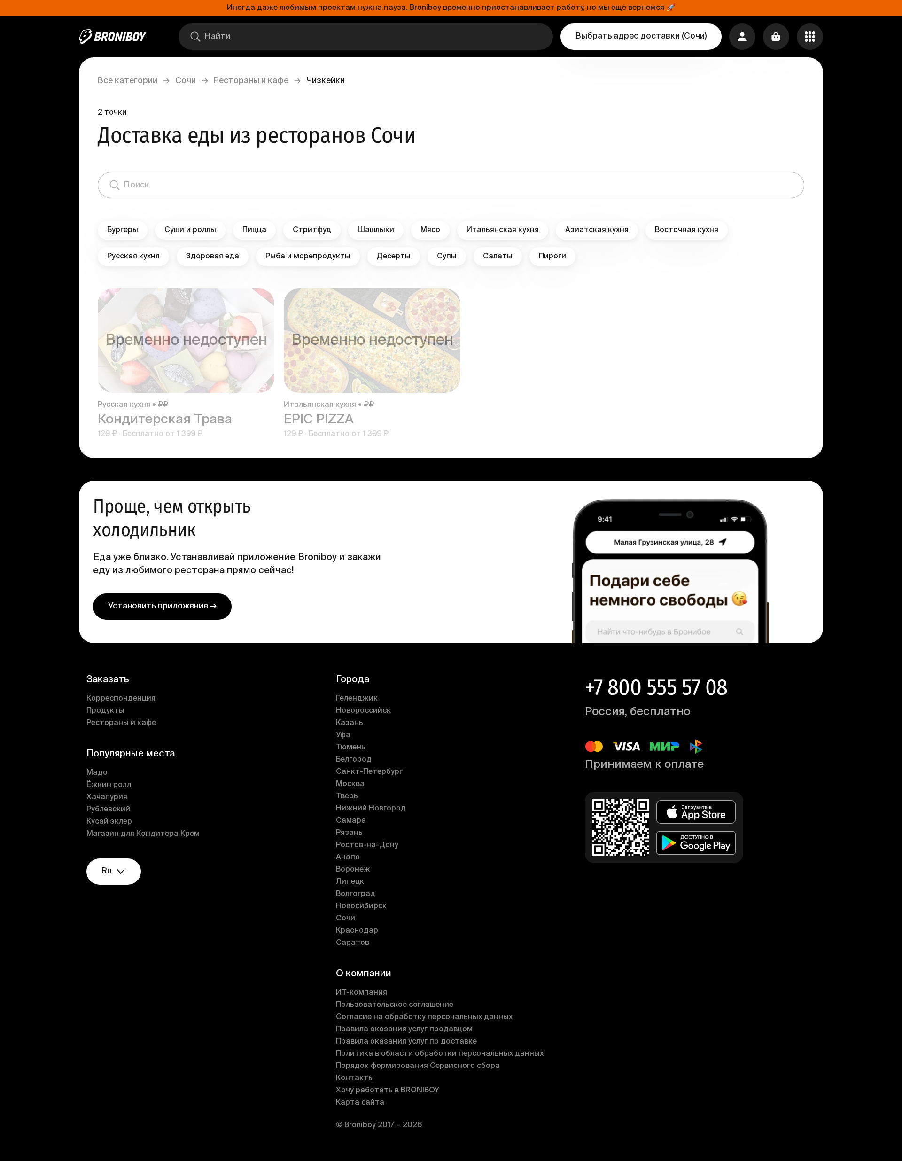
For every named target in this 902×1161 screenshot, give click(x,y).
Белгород (354, 760)
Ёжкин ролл (108, 785)
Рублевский (108, 809)
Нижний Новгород (371, 808)
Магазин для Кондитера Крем (143, 834)
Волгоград (355, 894)
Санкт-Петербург (369, 772)
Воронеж (353, 869)
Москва (350, 784)
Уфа (343, 735)
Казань (349, 723)
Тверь (347, 796)
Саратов (352, 943)
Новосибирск (361, 906)
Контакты (355, 1078)
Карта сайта (360, 1102)
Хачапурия (106, 797)
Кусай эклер (109, 822)
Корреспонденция (121, 698)
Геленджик (357, 698)
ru (106, 871)
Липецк (350, 882)
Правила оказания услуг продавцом (404, 1029)
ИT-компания (361, 993)
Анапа (348, 857)
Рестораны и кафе (251, 81)
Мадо (97, 773)
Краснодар (357, 931)
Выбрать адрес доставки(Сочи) (641, 36)
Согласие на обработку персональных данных (424, 1017)
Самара (351, 821)
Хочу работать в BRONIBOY (387, 1090)
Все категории (127, 81)
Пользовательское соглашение (394, 1005)
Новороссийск (363, 711)
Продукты (105, 711)
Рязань (349, 833)
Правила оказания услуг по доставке (406, 1041)
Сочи (185, 81)
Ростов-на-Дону (367, 845)
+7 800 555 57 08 (656, 687)
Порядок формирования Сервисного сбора (418, 1066)
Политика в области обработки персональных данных (440, 1054)
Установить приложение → (162, 606)
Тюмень (350, 747)
